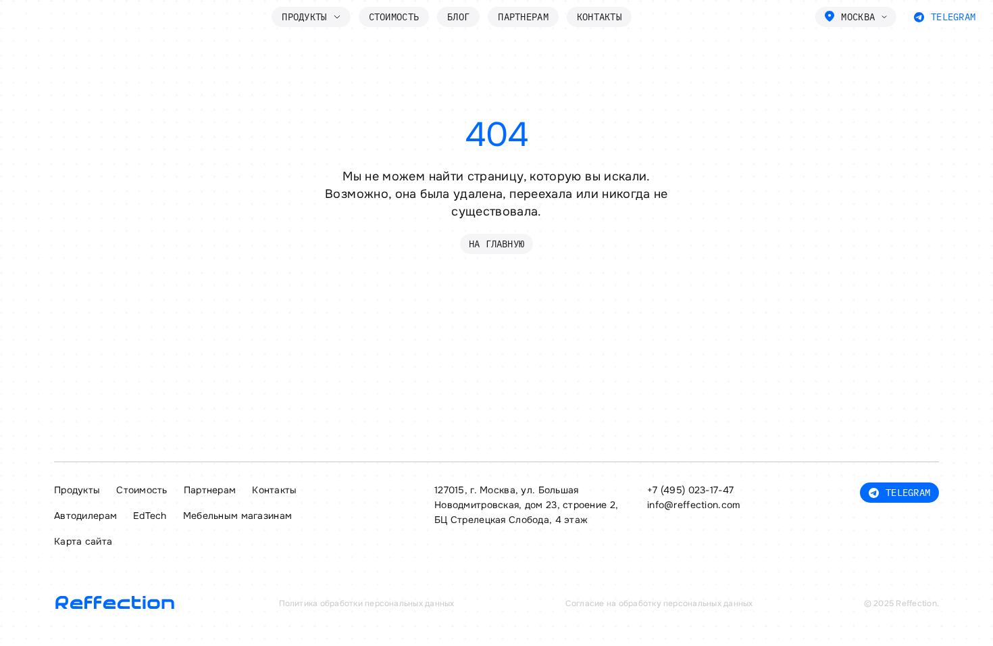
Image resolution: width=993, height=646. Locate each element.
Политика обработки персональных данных (367, 603)
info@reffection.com (693, 505)
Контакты (599, 17)
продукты (304, 17)
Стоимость (394, 17)
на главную (496, 244)
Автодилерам (85, 516)
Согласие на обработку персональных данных (659, 603)
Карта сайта (83, 541)
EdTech (150, 516)
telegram (953, 17)
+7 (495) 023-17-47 (690, 490)
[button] (855, 17)
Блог (458, 17)
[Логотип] (48, 17)
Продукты (77, 490)
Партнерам (523, 17)
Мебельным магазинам (237, 516)
